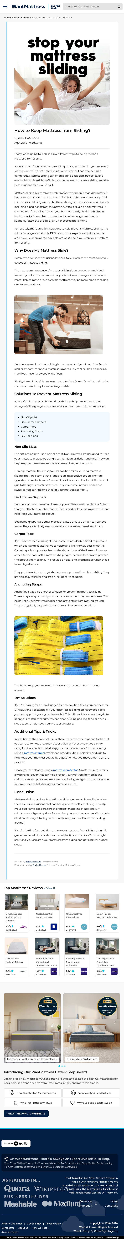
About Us (23, 1227)
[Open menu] (4, 6)
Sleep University (10, 1232)
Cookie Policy (34, 1223)
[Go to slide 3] (65, 1066)
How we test (40, 1227)
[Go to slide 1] (59, 1066)
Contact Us (7, 1227)
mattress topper (34, 752)
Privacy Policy (53, 1223)
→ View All (49, 888)
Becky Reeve (39, 865)
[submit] (119, 7)
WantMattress (87, 1227)
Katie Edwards (33, 861)
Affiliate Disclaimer (11, 1223)
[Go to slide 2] (62, 1066)
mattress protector (65, 770)
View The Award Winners (26, 1113)
